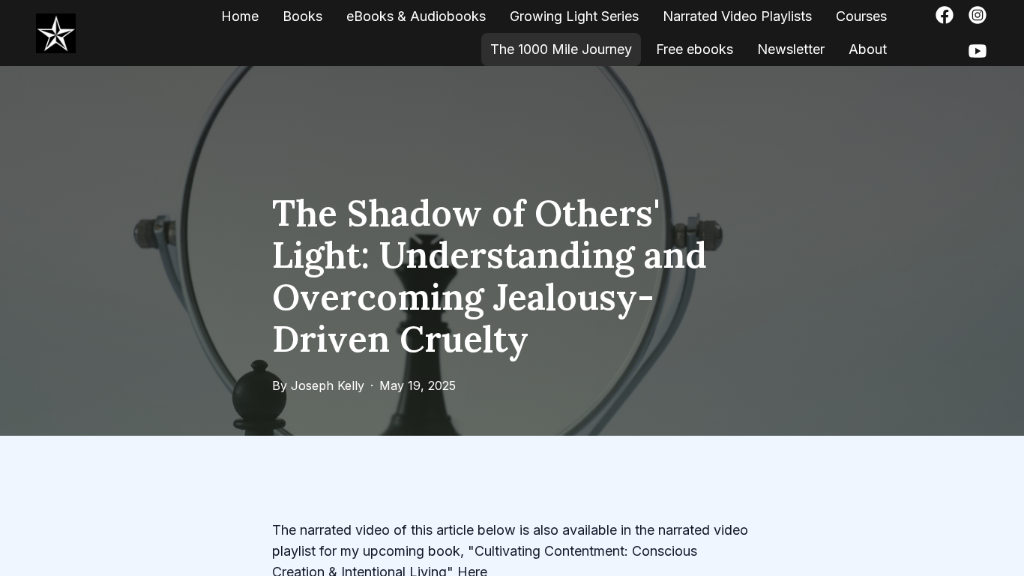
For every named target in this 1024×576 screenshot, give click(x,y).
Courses (861, 16)
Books (302, 16)
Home (240, 16)
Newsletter (791, 49)
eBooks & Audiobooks (416, 16)
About (868, 49)
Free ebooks (694, 49)
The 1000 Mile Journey (561, 49)
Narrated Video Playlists (737, 16)
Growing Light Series (574, 16)
